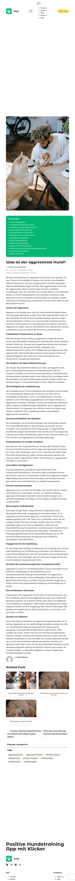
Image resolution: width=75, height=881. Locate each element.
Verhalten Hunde (30, 762)
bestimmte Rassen (53, 755)
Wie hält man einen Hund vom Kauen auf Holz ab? (53, 694)
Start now (63, 11)
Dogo (16, 11)
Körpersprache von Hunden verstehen (22, 235)
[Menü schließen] (39, 3)
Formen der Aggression (17, 222)
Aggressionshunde (16, 755)
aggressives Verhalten (34, 755)
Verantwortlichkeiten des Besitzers (21, 233)
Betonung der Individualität (19, 243)
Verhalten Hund (14, 762)
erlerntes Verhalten (30, 758)
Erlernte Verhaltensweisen (18, 240)
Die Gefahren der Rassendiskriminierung (23, 227)
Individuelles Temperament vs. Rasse (22, 225)
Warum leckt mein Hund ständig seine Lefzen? (21, 694)
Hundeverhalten (47, 758)
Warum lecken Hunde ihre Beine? (21, 721)
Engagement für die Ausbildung (20, 246)
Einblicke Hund (14, 758)
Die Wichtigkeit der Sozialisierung (21, 230)
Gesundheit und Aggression (19, 238)
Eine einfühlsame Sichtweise (19, 251)
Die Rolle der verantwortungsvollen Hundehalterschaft (28, 248)
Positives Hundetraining (17, 267)
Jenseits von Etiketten (17, 254)
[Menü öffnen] (31, 11)
